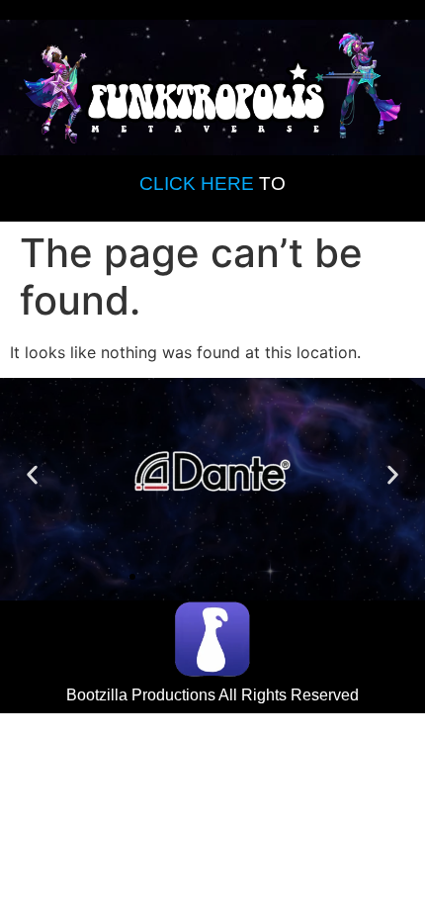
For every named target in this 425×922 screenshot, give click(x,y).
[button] (32, 474)
